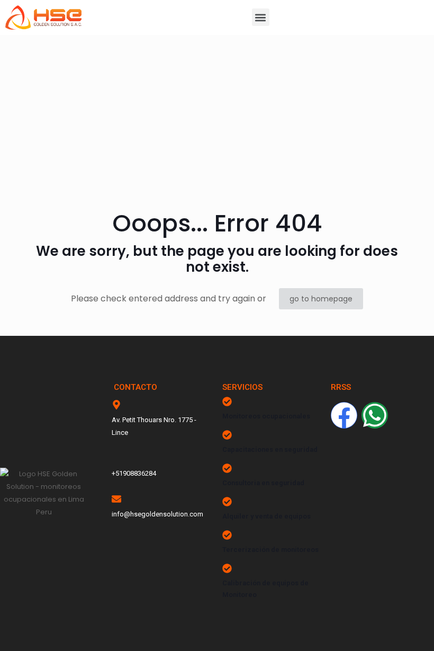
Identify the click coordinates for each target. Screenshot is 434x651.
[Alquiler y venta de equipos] (227, 501)
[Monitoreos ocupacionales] (227, 401)
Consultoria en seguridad (263, 483)
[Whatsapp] (374, 415)
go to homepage (321, 298)
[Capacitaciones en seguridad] (227, 435)
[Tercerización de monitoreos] (227, 535)
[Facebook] (344, 415)
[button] (260, 17)
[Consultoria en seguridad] (227, 468)
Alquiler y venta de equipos (266, 516)
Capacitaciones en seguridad (270, 449)
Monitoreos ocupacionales (266, 416)
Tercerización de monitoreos (270, 550)
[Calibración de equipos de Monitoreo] (227, 568)
